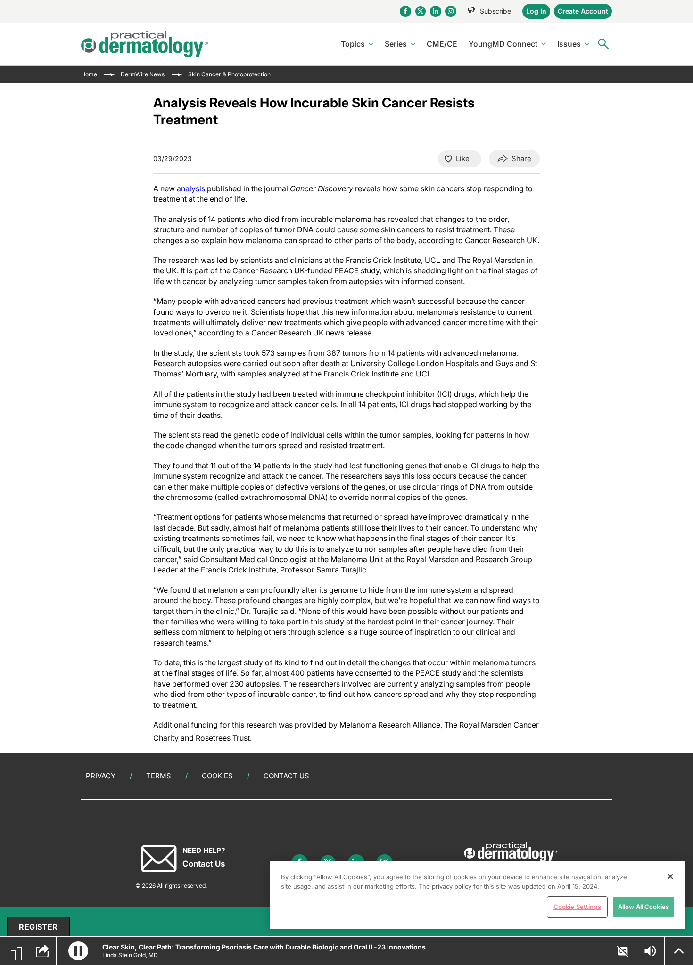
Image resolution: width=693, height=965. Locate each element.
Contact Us (286, 775)
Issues (569, 44)
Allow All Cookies (643, 906)
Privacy (101, 775)
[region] (477, 895)
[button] (78, 951)
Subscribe (495, 11)
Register (38, 927)
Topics (353, 44)
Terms (158, 775)
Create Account (583, 11)
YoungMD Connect (503, 44)
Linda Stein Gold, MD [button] (130, 954)
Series (396, 44)
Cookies (217, 775)
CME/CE (442, 44)
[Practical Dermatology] (144, 44)
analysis (191, 188)
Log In (536, 11)
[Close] (670, 876)
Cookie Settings (577, 906)
